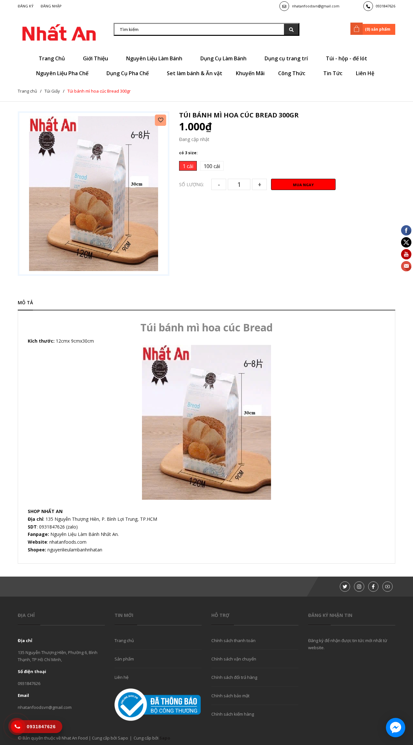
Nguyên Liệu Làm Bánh (155, 58)
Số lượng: (191, 184)
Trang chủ (124, 640)
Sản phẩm (124, 659)
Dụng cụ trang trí (287, 58)
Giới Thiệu (96, 58)
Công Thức (292, 73)
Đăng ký (26, 6)
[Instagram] (359, 586)
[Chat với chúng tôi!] (395, 727)
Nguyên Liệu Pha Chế (63, 73)
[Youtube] (387, 586)
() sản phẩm (377, 29)
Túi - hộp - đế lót (347, 58)
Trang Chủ (52, 58)
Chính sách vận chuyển (233, 659)
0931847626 (385, 6)
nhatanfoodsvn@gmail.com (315, 6)
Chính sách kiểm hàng (232, 714)
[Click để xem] (93, 193)
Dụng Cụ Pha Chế (128, 73)
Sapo (164, 738)
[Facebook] (373, 586)
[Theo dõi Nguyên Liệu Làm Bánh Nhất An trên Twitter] (345, 586)
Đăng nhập (51, 6)
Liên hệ (121, 677)
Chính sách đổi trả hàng (234, 677)
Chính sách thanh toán (233, 640)
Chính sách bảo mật (230, 696)
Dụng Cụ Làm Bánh (224, 58)
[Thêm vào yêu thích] (160, 120)
